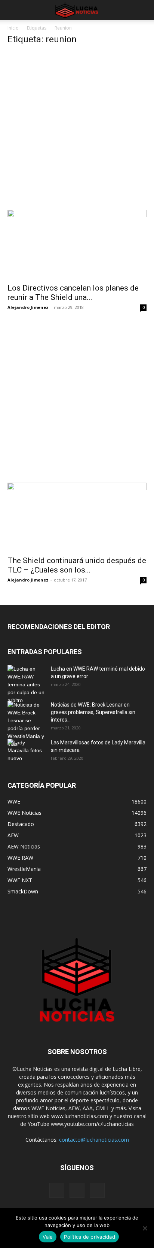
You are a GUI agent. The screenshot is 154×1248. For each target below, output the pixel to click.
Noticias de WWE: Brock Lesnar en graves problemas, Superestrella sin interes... (93, 712)
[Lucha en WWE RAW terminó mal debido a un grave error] (26, 684)
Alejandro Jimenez (28, 307)
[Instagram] (77, 1190)
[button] (13, 10)
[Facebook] (56, 1190)
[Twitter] (97, 1190)
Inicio (13, 28)
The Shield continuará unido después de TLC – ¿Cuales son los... (76, 565)
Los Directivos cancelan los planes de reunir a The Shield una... (73, 292)
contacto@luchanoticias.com (94, 1139)
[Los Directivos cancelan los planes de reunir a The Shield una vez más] (77, 244)
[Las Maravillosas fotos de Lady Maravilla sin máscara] (26, 752)
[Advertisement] (77, 129)
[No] (144, 1228)
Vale (48, 1237)
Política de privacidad (89, 1237)
